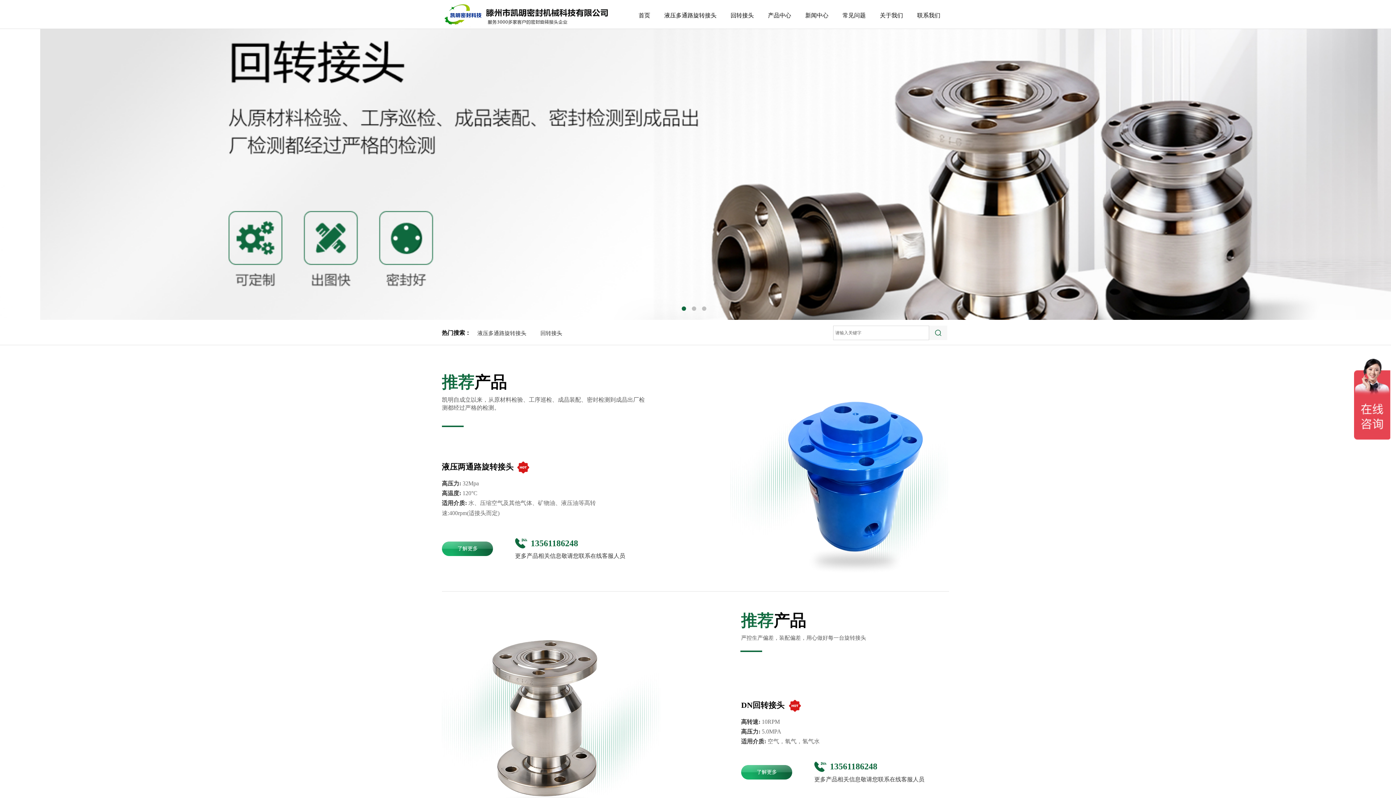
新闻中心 (816, 15)
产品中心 (779, 15)
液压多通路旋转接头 (501, 333)
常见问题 (854, 15)
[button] (684, 308)
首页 (644, 15)
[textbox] (881, 333)
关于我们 (891, 15)
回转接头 (551, 333)
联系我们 (928, 15)
